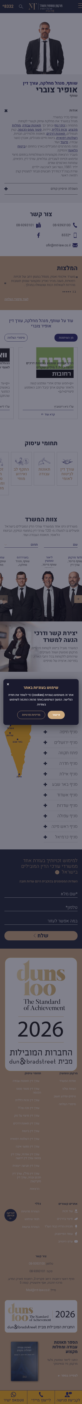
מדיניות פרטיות (31, 715)
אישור (56, 715)
